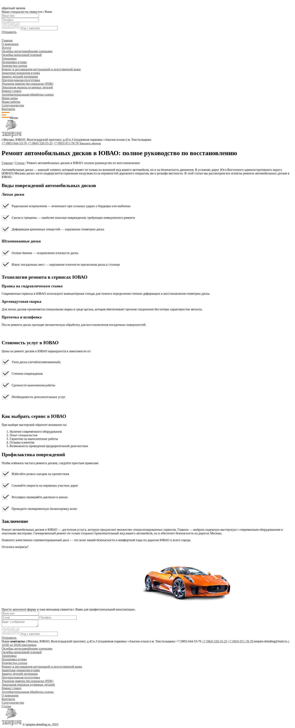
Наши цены (10, 98)
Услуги (6, 47)
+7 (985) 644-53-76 (14, 143)
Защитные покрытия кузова (21, 73)
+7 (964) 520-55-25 (40, 143)
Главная (7, 40)
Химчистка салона (14, 65)
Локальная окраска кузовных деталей (27, 87)
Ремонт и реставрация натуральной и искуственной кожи (41, 69)
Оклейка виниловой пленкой (22, 55)
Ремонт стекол (11, 91)
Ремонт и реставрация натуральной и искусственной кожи (42, 666)
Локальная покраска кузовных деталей (28, 684)
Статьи (6, 706)
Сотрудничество (13, 105)
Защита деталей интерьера (20, 76)
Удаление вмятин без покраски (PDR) (27, 83)
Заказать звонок (90, 143)
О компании (10, 44)
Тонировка (9, 58)
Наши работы (11, 101)
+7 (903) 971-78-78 (65, 143)
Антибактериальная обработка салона (28, 94)
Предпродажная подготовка (21, 80)
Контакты (8, 109)
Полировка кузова (14, 62)
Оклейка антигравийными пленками (27, 51)
